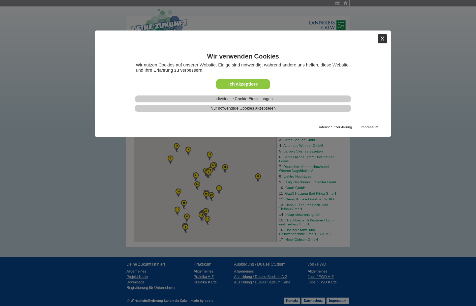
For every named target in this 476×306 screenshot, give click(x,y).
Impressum (369, 127)
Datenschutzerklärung (335, 127)
